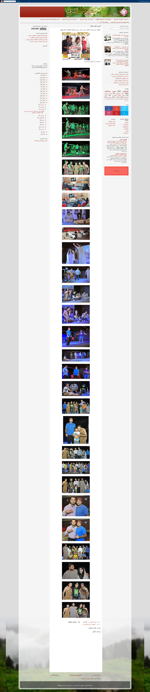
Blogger (60, 685)
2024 (43, 80)
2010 (43, 134)
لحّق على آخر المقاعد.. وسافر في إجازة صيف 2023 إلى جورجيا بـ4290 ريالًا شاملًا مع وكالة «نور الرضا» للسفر (117, 142)
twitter (126, 122)
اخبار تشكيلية (120, 93)
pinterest (126, 133)
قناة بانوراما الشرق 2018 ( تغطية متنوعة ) (36, 39)
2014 (43, 102)
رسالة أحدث (96, 675)
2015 (43, 100)
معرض (110, 97)
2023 (43, 82)
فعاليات (117, 97)
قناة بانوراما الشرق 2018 (40, 140)
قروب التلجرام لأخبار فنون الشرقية (49, 19)
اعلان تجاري (108, 93)
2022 (43, 84)
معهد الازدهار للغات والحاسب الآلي (119, 74)
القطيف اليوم (123, 139)
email (126, 131)
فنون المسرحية (87, 624)
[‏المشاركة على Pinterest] (69, 622)
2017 (43, 95)
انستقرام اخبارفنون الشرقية (69, 19)
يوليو (42, 120)
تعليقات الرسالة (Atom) (87, 678)
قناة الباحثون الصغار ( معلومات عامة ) (37, 35)
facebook (125, 124)
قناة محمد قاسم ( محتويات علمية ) (38, 41)
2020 (43, 89)
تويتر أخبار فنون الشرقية (86, 19)
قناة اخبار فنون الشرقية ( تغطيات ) (38, 37)
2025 (43, 77)
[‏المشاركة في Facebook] (71, 622)
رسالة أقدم (55, 675)
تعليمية (109, 99)
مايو (43, 124)
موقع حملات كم (104, 22)
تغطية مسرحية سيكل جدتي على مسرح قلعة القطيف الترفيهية (34, 112)
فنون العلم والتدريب (118, 95)
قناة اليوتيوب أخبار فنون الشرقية (120, 22)
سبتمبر (42, 115)
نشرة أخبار (125, 99)
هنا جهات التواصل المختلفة (121, 19)
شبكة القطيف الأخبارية (121, 154)
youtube (126, 129)
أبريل (42, 127)
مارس (42, 129)
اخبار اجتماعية (111, 125)
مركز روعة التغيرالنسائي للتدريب (120, 76)
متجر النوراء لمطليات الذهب (121, 80)
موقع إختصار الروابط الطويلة (103, 19)
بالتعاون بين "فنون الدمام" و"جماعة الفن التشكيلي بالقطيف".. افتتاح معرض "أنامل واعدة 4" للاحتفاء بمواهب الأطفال (120, 62)
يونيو (42, 122)
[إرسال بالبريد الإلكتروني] (76, 622)
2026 (43, 75)
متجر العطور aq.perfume (121, 78)
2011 (43, 132)
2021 (43, 86)
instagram (125, 126)
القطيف (93, 624)
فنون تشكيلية (110, 91)
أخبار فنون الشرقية (123, 84)
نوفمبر (42, 107)
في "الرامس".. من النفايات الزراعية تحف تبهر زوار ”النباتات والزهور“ (120, 48)
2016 (43, 98)
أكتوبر (42, 109)
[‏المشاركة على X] (72, 622)
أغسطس (41, 117)
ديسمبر (42, 104)
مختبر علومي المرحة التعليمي (120, 82)
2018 (43, 93)
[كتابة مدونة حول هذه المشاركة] (74, 622)
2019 (43, 91)
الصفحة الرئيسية (75, 675)
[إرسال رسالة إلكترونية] (79, 622)
